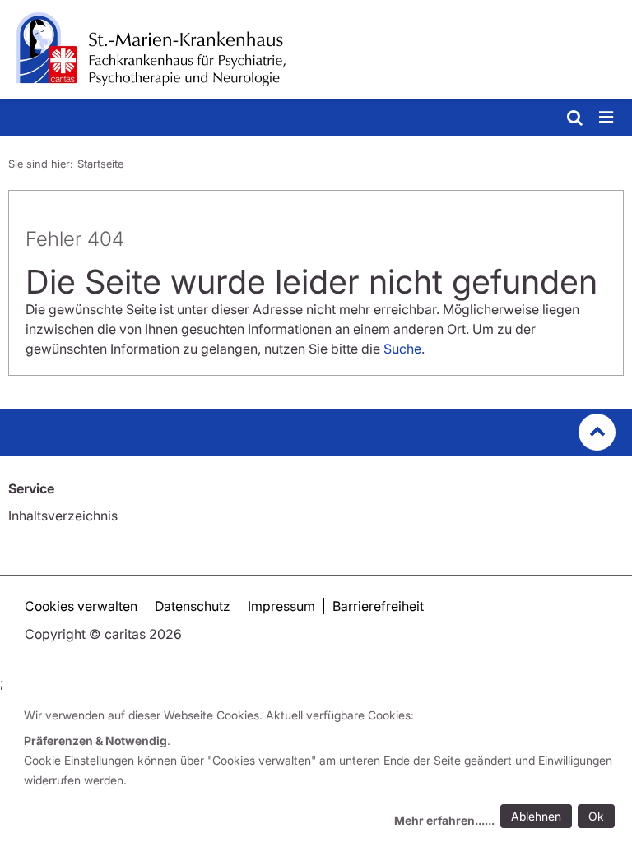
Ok (596, 816)
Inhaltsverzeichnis (63, 515)
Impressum (281, 606)
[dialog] (322, 770)
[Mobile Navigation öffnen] (607, 118)
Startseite (100, 163)
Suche (402, 348)
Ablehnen (536, 816)
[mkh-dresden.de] (316, 49)
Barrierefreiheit (378, 606)
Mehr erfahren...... (444, 820)
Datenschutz (192, 606)
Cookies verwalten (81, 606)
